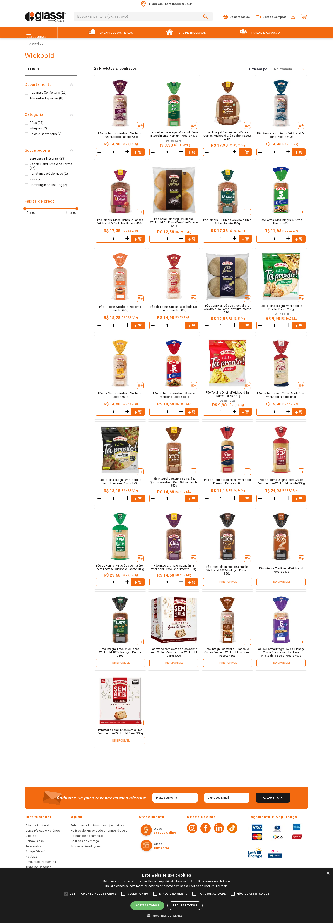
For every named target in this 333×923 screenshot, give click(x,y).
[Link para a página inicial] (26, 43)
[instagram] (192, 828)
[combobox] (143, 16)
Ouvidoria (161, 848)
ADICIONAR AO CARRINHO (138, 152)
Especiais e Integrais (47, 158)
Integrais (38, 128)
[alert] (166, 895)
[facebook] (205, 828)
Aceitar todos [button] (147, 905)
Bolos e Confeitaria (46, 134)
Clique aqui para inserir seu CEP (170, 3)
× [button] (328, 873)
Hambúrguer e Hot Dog (48, 185)
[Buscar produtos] (206, 16)
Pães (36, 122)
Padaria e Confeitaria (48, 92)
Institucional (38, 817)
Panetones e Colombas (49, 173)
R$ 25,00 (70, 213)
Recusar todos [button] (185, 905)
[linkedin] (219, 828)
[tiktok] (232, 828)
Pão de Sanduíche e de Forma (51, 166)
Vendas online (165, 832)
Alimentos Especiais (46, 98)
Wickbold (37, 43)
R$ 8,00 (30, 213)
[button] (51, 84)
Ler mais (221, 886)
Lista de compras (274, 17)
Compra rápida (239, 17)
